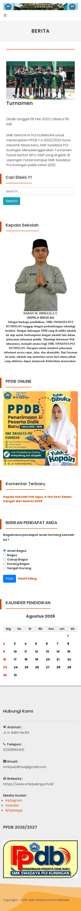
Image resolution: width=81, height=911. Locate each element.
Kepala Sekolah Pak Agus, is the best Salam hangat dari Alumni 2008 (37, 499)
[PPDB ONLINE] (40, 428)
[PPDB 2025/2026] (40, 859)
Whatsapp (13, 810)
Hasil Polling (27, 578)
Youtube (12, 805)
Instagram (13, 800)
